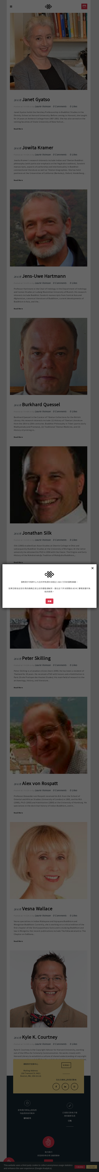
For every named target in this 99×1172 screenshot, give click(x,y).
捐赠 (50, 601)
